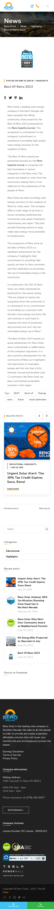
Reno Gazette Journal (23, 128)
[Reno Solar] (9, 6)
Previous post (11, 508)
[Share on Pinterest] (15, 97)
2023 (16, 393)
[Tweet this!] (10, 97)
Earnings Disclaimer (13, 751)
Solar (21, 399)
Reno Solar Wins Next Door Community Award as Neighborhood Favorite (32, 623)
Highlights (36, 26)
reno (9, 399)
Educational (16, 464)
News (23, 26)
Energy (42, 393)
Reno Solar (10, 26)
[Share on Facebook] (5, 97)
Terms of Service (12, 755)
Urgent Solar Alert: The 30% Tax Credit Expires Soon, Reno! (25, 477)
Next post (44, 508)
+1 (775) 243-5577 (34, 797)
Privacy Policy (10, 758)
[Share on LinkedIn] (20, 97)
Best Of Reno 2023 (29, 653)
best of (29, 393)
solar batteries (37, 399)
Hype (6, 892)
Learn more (13, 488)
